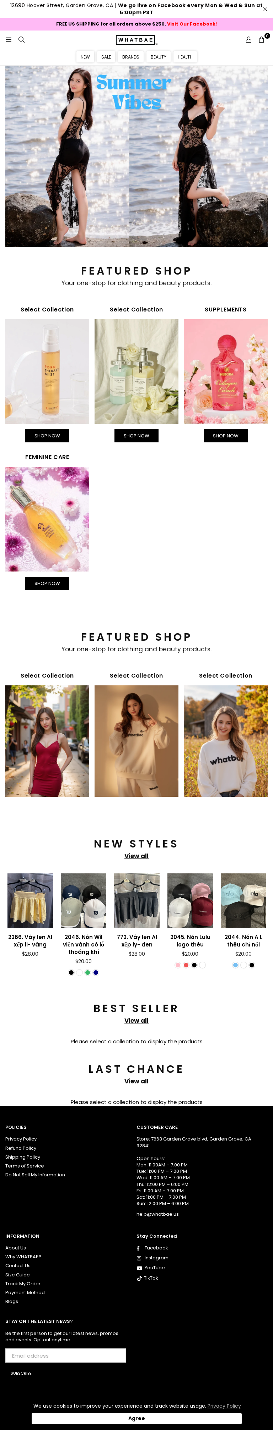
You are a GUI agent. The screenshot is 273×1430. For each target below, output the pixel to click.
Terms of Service (24, 1166)
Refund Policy (20, 1148)
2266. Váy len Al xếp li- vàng (30, 940)
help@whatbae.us (157, 1214)
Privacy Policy (21, 1139)
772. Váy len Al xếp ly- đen (137, 940)
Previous (11, 929)
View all (136, 856)
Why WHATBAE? (23, 1256)
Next (262, 929)
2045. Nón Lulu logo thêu (190, 940)
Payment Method (25, 1292)
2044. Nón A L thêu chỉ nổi (243, 940)
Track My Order (23, 1283)
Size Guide (17, 1274)
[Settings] (248, 39)
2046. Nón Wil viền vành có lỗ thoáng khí (83, 944)
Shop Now (47, 435)
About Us (15, 1247)
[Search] (21, 39)
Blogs (11, 1301)
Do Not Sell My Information (35, 1174)
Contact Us (18, 1265)
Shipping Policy (22, 1157)
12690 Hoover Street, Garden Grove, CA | (136, 9)
